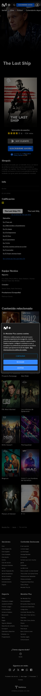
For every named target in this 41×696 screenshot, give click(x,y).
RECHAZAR (20, 362)
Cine (12, 10)
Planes (22, 623)
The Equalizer (26, 445)
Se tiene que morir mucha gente (28, 561)
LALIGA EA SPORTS (7, 604)
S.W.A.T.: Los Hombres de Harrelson (29, 479)
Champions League (7, 601)
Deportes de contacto (8, 626)
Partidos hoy (5, 634)
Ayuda (20, 657)
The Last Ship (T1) (12, 211)
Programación (6, 637)
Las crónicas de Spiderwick (27, 410)
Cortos (4, 560)
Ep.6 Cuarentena (9, 239)
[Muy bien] (19, 133)
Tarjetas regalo (25, 637)
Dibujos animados (26, 579)
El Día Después (6, 609)
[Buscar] (14, 5)
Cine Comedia (6, 554)
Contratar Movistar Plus (27, 612)
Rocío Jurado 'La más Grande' (29, 571)
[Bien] (17, 133)
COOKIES (20, 680)
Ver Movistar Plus (26, 598)
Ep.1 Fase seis (7, 222)
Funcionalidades (25, 601)
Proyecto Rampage (9, 376)
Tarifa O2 (23, 634)
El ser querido (25, 546)
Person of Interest (9, 514)
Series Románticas (7, 573)
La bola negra (25, 549)
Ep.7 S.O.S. (6, 243)
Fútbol (20, 10)
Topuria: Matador (7, 623)
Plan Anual (24, 628)
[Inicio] (6, 5)
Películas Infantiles (7, 565)
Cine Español (6, 551)
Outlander (24, 565)
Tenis (3, 617)
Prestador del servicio (11, 676)
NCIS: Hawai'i (7, 445)
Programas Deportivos (27, 582)
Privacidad (33, 676)
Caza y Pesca (24, 584)
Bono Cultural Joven (27, 631)
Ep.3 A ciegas (7, 229)
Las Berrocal (24, 568)
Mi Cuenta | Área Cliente (28, 604)
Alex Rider (25, 376)
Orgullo (4, 584)
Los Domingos (25, 551)
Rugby (3, 620)
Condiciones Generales (27, 606)
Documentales (6, 579)
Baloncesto (5, 615)
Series (4, 10)
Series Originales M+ (8, 571)
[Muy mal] (9, 133)
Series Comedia (6, 576)
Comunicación (25, 639)
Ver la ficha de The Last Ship (21, 214)
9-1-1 (23, 514)
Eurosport (5, 628)
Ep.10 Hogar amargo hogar (12, 253)
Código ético (24, 609)
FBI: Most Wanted (8, 409)
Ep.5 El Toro (7, 236)
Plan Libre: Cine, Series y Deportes (28, 616)
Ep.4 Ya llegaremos (9, 232)
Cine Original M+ (7, 549)
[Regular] (14, 133)
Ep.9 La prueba (8, 250)
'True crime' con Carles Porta (29, 573)
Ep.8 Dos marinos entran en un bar (15, 246)
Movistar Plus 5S (25, 587)
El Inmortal (24, 557)
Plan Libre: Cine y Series (28, 620)
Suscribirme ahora (25, 5)
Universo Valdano (7, 612)
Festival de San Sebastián (28, 576)
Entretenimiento (6, 582)
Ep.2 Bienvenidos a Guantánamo (14, 225)
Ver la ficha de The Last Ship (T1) (14, 259)
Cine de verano (6, 562)
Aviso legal (24, 676)
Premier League (6, 606)
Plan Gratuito (24, 626)
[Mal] (11, 133)
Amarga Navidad (25, 554)
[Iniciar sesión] (37, 5)
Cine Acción (5, 557)
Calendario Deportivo (8, 631)
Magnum (5, 478)
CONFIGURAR (20, 356)
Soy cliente (22, 141)
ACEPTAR (20, 368)
